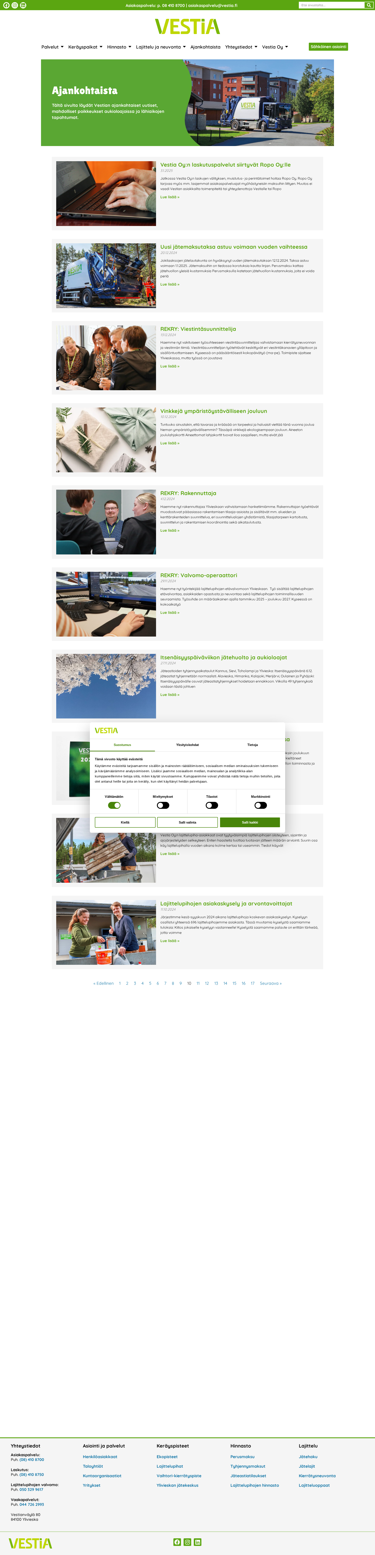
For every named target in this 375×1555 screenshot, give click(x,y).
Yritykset (91, 1485)
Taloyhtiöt (93, 1466)
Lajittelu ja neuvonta (158, 47)
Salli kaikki (250, 822)
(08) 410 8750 (32, 1474)
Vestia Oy (272, 47)
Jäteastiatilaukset (248, 1475)
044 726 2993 (32, 1504)
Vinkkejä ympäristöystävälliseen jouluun (213, 411)
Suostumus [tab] (122, 745)
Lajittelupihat (170, 1466)
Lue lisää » (169, 197)
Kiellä (125, 822)
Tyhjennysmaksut (247, 1466)
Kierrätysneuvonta (317, 1475)
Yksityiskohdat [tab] (187, 745)
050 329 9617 (31, 1489)
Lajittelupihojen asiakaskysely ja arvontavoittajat (226, 903)
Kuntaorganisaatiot (102, 1475)
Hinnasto (116, 47)
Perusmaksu (242, 1456)
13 (216, 983)
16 (243, 983)
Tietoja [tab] (252, 745)
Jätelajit (307, 1466)
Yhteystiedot (238, 47)
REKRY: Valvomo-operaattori (198, 575)
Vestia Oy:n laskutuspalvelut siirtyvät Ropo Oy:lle (226, 164)
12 (207, 983)
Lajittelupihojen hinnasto (254, 1485)
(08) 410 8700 (32, 1459)
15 (234, 983)
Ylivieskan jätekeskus (177, 1485)
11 (198, 983)
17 (253, 983)
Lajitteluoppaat (314, 1485)
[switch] (163, 805)
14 (225, 983)
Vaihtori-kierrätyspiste (179, 1475)
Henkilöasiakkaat (100, 1456)
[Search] (369, 5)
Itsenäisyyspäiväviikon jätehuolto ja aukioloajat (223, 657)
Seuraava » (271, 983)
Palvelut (50, 47)
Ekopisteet (167, 1456)
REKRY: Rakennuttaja (188, 493)
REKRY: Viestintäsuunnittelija (198, 328)
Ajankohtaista (205, 47)
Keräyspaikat (82, 47)
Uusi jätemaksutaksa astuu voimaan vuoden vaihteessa (234, 246)
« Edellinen (104, 983)
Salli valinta (187, 822)
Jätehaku (308, 1456)
